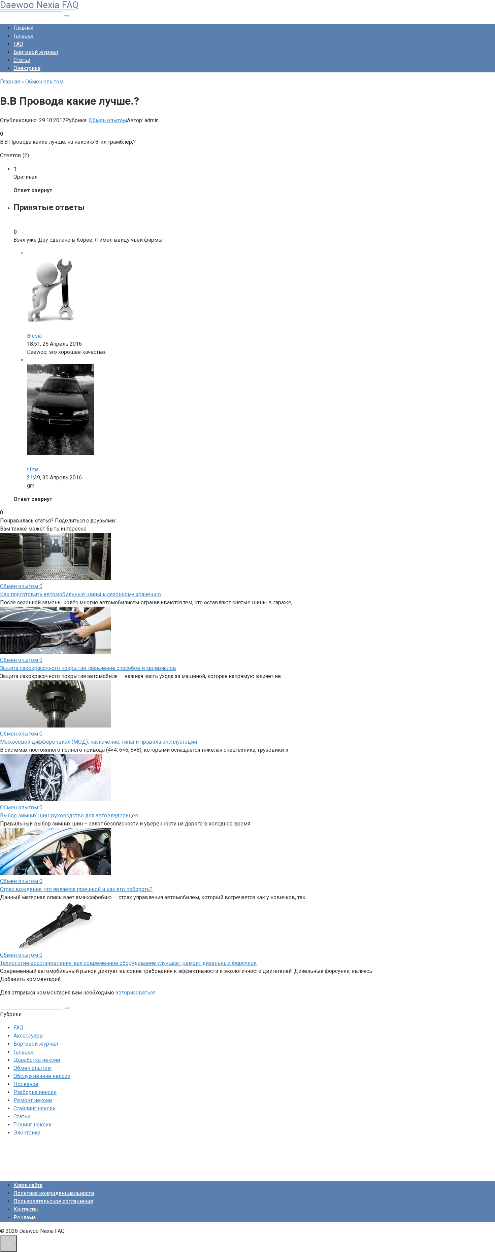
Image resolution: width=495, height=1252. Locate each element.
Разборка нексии (35, 1092)
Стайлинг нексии (34, 1108)
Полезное (25, 1084)
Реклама (24, 1217)
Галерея (23, 36)
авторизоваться (136, 992)
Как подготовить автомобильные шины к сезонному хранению (80, 594)
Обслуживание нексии (41, 1076)
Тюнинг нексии (32, 1124)
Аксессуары (28, 1036)
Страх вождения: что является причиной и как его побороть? (76, 889)
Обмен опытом (108, 120)
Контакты (25, 1209)
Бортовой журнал (35, 52)
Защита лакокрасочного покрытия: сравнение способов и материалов (88, 668)
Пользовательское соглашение (53, 1201)
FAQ (18, 44)
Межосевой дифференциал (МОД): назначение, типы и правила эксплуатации (98, 742)
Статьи (21, 60)
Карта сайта (27, 1185)
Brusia (34, 336)
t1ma (33, 469)
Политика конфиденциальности (53, 1193)
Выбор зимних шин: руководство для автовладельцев (69, 815)
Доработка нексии (36, 1060)
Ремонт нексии (32, 1100)
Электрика (26, 68)
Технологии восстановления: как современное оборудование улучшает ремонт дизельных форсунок (128, 963)
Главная (23, 28)
